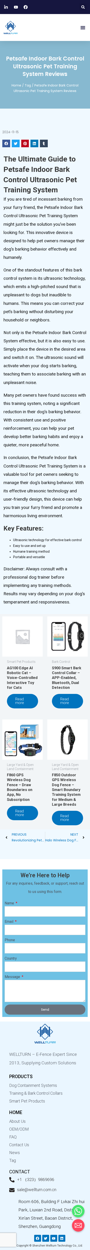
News (14, 1152)
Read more (19, 701)
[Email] (78, 1225)
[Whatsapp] (78, 1211)
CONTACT (19, 1172)
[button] (83, 7)
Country (11, 958)
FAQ (13, 1137)
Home (16, 85)
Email (9, 921)
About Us (17, 1121)
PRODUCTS (21, 1076)
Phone (10, 940)
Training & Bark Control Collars (36, 1093)
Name (10, 903)
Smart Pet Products (27, 1101)
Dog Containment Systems (33, 1085)
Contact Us (19, 1144)
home (15, 1112)
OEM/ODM (19, 1129)
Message (13, 977)
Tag (28, 85)
